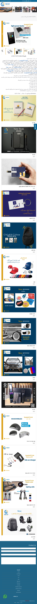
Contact (21, 602)
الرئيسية (33, 6)
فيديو (18, 577)
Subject (35, 553)
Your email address (33, 549)
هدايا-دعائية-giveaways (18, 588)
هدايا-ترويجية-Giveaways (18, 586)
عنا (12, 6)
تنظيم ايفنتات (18, 584)
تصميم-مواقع (18, 581)
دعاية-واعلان (18, 590)
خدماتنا (28, 6)
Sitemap (18, 602)
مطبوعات (18, 571)
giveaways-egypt (18, 592)
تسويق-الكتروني (18, 573)
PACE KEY (27, 600)
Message (34, 556)
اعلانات (18, 579)
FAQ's (15, 602)
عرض (34, 156)
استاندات (18, 575)
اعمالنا (25, 6)
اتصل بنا (16, 6)
